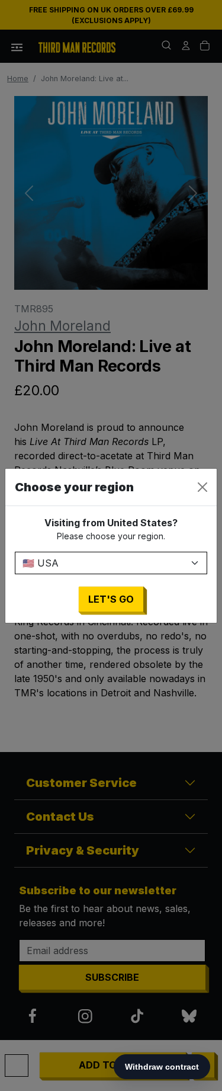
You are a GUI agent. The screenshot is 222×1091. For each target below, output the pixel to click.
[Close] (202, 487)
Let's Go (111, 599)
